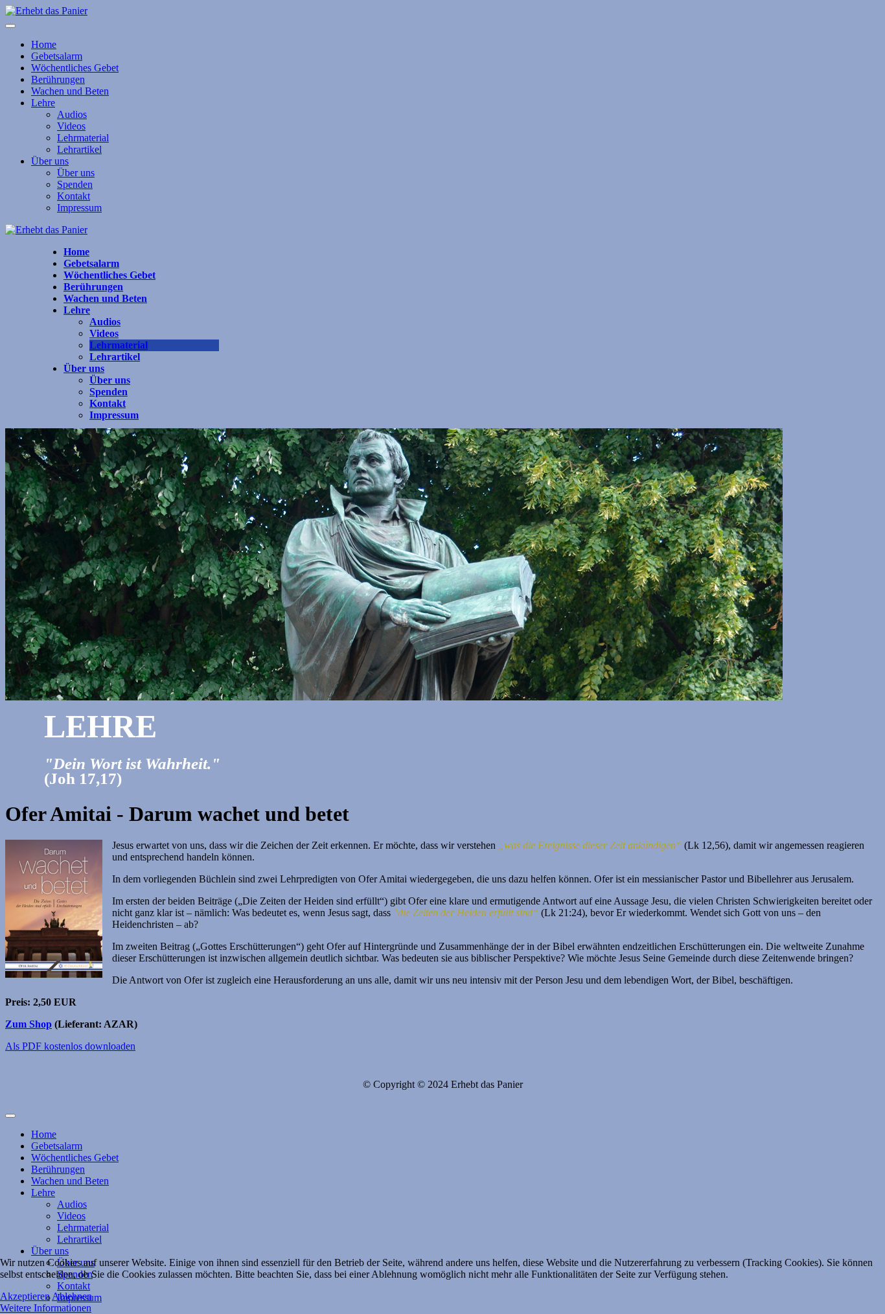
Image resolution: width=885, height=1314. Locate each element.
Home (43, 44)
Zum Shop (28, 1024)
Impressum (79, 207)
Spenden (75, 184)
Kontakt (73, 196)
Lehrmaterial (83, 137)
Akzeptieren (25, 1296)
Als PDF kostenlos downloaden (70, 1046)
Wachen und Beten (70, 91)
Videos (71, 126)
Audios (72, 114)
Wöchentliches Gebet (75, 67)
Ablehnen (72, 1296)
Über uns (50, 161)
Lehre (43, 102)
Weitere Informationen (45, 1307)
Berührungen (58, 79)
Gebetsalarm (56, 56)
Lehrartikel (79, 149)
